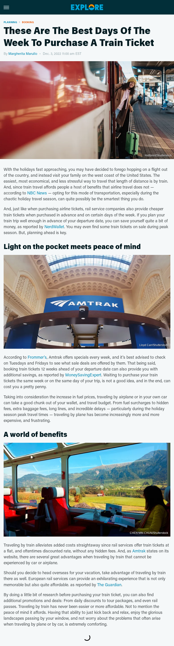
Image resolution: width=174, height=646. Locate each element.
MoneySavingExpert (83, 374)
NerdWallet (54, 226)
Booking (28, 22)
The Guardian (109, 584)
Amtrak (138, 551)
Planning (10, 22)
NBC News (37, 193)
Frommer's (37, 357)
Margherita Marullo (22, 53)
